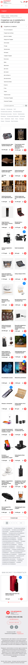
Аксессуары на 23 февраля (9, 554)
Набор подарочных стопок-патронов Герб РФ (20, 197)
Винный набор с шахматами (18, 223)
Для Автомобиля (17, 111)
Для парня (6, 72)
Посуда (5, 46)
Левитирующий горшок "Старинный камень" (20, 352)
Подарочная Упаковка (13, 116)
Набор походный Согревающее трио (19, 430)
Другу (16, 118)
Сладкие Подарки (8, 55)
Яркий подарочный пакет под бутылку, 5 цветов (12, 594)
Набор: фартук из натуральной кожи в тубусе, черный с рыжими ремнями (6, 353)
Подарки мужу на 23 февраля (16, 533)
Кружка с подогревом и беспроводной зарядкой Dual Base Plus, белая (7, 482)
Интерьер (6, 52)
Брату (12, 118)
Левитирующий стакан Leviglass (20, 508)
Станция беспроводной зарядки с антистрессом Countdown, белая (7, 430)
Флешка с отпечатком (7, 403)
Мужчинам (6, 65)
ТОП (14, 109)
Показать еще (14, 518)
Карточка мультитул (19, 248)
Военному (6, 59)
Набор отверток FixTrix (20, 273)
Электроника (7, 49)
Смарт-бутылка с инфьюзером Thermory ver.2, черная (7, 223)
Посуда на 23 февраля (16, 552)
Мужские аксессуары (6, 114)
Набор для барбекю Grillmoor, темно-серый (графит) (7, 275)
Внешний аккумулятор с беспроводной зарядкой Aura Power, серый (20, 327)
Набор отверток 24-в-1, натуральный (20, 404)
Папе (2, 118)
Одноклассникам (8, 81)
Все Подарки (14, 121)
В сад (5, 88)
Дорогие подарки (8, 36)
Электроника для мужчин (8, 559)
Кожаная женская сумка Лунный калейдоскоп (7, 145)
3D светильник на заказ (7, 377)
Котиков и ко (20, 633)
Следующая (23, 523)
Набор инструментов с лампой (7, 248)
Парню (5, 91)
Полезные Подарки (8, 98)
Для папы (6, 68)
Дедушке (21, 118)
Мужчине (7, 121)
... (18, 523)
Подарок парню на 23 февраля (10, 536)
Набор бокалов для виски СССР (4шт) (19, 171)
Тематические (7, 94)
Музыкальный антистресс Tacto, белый (6, 301)
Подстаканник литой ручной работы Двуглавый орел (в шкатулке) (19, 146)
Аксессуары (6, 42)
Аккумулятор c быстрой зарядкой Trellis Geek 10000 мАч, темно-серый (20, 482)
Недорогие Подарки (8, 39)
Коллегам (22, 116)
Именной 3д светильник (20, 377)
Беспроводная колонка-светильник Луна (20, 300)
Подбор (4, 11)
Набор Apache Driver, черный (20, 456)
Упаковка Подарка (8, 101)
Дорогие (3, 109)
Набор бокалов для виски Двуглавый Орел (7, 197)
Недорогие (9, 109)
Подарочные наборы (8, 33)
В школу (6, 85)
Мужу (5, 62)
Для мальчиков (7, 78)
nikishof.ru (19, 632)
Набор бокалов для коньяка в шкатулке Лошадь (6, 327)
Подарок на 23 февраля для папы (11, 534)
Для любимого (7, 75)
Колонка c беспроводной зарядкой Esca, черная (7, 456)
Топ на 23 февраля (8, 29)
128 (21, 523)
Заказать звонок (14, 622)
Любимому (7, 118)
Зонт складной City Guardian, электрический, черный (7, 508)
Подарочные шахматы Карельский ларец (7, 171)
